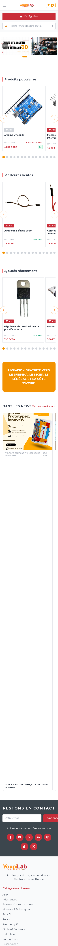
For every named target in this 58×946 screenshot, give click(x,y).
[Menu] (4, 5)
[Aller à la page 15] (54, 157)
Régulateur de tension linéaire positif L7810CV (21, 328)
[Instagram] (47, 837)
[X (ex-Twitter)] (33, 846)
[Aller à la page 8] (29, 157)
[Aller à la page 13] (47, 157)
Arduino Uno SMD (14, 135)
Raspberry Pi (10, 924)
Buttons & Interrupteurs (17, 904)
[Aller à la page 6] (22, 157)
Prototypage (10, 944)
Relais (6, 919)
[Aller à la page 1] (3, 157)
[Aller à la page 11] (40, 157)
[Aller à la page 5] (18, 157)
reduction (8, 934)
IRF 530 (51, 326)
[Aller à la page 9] (33, 157)
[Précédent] (5, 46)
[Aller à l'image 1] (24, 56)
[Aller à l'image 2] (29, 56)
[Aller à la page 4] (14, 157)
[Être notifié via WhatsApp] (40, 147)
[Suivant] (53, 46)
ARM (5, 894)
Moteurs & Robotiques (16, 909)
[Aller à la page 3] (11, 157)
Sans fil (6, 914)
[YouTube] (20, 837)
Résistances (9, 899)
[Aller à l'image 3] (32, 56)
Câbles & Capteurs (13, 929)
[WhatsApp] (29, 837)
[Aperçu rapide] (40, 90)
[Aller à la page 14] (51, 157)
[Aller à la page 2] (7, 157)
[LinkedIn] (38, 837)
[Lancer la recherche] (52, 25)
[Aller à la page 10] (36, 157)
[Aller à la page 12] (44, 157)
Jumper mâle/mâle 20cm (18, 230)
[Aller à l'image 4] (35, 56)
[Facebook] (10, 837)
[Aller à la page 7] (25, 157)
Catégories (31, 16)
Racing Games (11, 939)
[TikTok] (24, 846)
